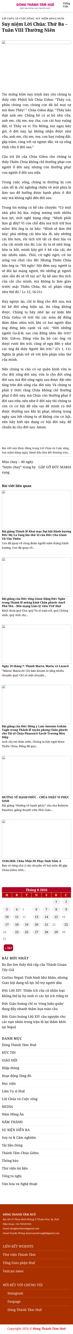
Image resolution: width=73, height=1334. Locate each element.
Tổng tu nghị (12, 1176)
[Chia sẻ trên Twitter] (34, 437)
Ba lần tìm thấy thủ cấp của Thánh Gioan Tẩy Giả (34, 967)
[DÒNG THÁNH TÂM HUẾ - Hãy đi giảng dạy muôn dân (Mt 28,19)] (35, 6)
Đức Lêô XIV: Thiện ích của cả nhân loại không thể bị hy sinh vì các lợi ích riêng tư (35, 993)
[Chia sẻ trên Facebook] (29, 437)
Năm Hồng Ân (13, 1114)
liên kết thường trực (55, 452)
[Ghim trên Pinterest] (44, 437)
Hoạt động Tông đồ (16, 1075)
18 (17, 924)
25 (17, 932)
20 (36, 924)
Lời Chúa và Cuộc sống (18, 18)
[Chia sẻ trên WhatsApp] (24, 437)
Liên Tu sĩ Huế (13, 1091)
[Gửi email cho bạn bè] (39, 437)
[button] (5, 6)
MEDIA (7, 1106)
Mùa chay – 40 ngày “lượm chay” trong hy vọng (19, 466)
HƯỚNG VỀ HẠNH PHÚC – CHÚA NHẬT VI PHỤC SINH (35, 799)
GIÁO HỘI (9, 1060)
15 (56, 917)
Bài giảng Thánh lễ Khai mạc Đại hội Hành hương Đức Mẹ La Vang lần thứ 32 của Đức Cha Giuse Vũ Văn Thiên (36, 535)
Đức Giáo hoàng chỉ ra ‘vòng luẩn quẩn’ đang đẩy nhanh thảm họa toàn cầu (33, 1006)
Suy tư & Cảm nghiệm (19, 1137)
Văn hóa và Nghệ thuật (19, 1183)
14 (46, 917)
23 (66, 924)
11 (17, 917)
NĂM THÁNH (12, 1122)
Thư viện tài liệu (15, 1168)
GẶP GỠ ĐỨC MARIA (54, 467)
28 (46, 932)
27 (36, 932)
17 (7, 924)
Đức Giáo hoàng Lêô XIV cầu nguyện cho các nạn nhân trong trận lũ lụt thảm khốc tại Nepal (34, 1021)
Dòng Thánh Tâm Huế (19, 1044)
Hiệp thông (10, 1068)
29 (56, 932)
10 (7, 917)
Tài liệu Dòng (12, 1145)
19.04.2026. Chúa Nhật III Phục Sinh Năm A (31, 861)
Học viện (9, 1083)
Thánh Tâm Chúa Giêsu (20, 1153)
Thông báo (10, 1160)
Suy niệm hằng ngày (50, 18)
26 (26, 932)
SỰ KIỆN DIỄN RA (16, 1129)
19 (26, 924)
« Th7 (8, 948)
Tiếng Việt (66, 5)
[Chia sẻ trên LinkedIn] (49, 437)
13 (36, 917)
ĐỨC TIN (9, 1052)
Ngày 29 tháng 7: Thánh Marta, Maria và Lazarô (35, 666)
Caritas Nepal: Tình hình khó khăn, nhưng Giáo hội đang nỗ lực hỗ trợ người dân (35, 980)
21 (46, 924)
